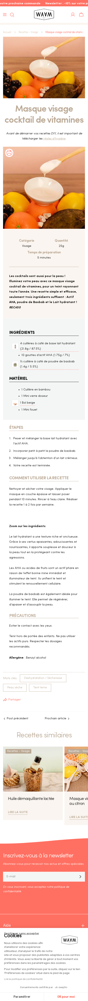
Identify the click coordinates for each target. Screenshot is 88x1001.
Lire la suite (18, 812)
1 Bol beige (27, 402)
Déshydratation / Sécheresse (43, 678)
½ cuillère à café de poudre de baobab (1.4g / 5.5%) (47, 364)
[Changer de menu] (5, 14)
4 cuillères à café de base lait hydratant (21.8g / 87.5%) (47, 346)
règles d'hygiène (54, 138)
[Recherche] (11, 14)
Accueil (7, 32)
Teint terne (40, 687)
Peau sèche (14, 687)
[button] (9, 158)
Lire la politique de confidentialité (23, 979)
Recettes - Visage (28, 32)
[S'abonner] (80, 876)
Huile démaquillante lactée (31, 799)
